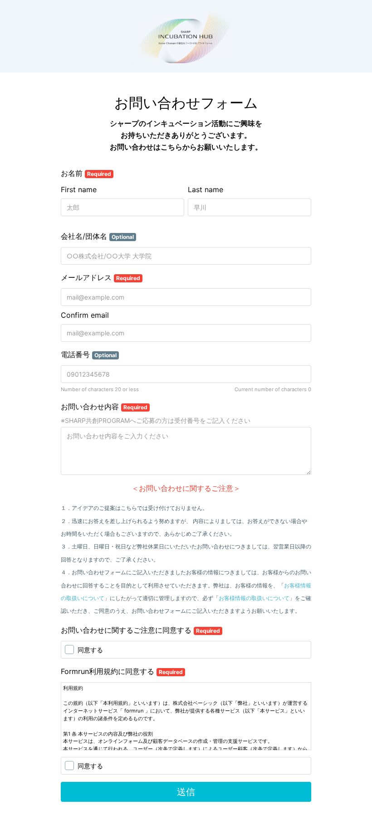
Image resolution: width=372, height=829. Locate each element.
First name (79, 189)
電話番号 (89, 354)
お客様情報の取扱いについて (254, 598)
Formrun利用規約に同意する (122, 671)
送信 (186, 791)
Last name (205, 189)
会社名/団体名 (97, 236)
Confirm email (85, 315)
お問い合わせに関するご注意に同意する (140, 630)
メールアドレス (100, 277)
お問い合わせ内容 (104, 406)
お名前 (86, 173)
